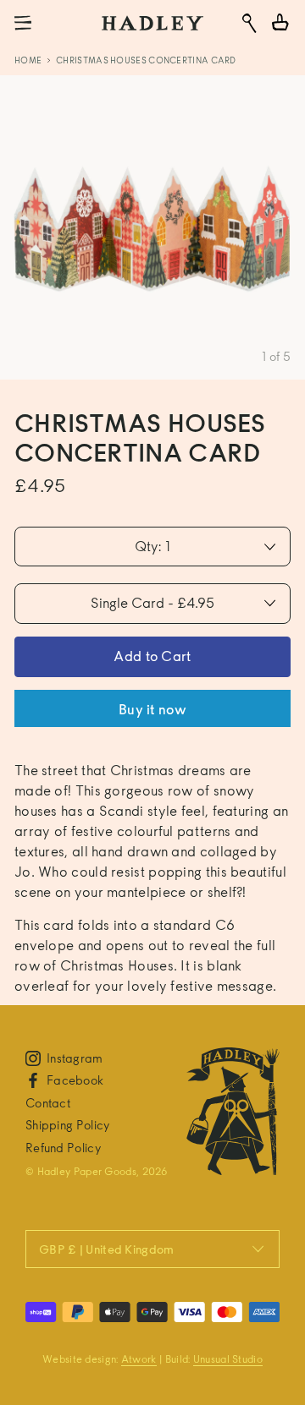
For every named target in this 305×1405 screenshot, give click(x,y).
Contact (47, 1103)
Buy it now (152, 710)
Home (28, 60)
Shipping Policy (67, 1125)
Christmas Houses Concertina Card (146, 60)
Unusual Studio (228, 1359)
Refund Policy (63, 1147)
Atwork (139, 1359)
